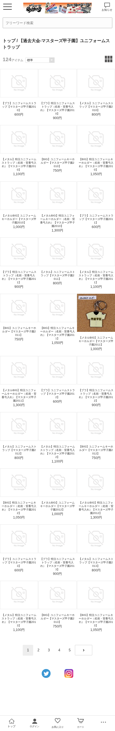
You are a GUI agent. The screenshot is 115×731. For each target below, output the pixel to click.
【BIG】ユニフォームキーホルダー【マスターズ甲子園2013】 (57, 618)
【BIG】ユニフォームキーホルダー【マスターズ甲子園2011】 (19, 331)
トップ (9, 40)
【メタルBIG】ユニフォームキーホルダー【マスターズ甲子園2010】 (19, 219)
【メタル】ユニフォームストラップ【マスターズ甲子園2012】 (19, 450)
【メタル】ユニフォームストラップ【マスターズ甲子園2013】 (96, 562)
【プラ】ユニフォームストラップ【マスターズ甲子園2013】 (19, 562)
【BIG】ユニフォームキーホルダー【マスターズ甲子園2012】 (96, 450)
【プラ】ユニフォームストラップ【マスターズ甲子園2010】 (19, 107)
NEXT (83, 650)
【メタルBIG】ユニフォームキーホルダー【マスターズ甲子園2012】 (57, 506)
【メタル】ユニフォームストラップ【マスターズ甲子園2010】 (96, 107)
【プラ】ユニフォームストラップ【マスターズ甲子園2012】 (57, 394)
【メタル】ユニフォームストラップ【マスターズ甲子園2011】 (57, 275)
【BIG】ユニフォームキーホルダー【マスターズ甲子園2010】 (57, 163)
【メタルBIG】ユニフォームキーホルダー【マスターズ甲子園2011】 (96, 341)
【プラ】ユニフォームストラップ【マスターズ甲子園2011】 (96, 219)
